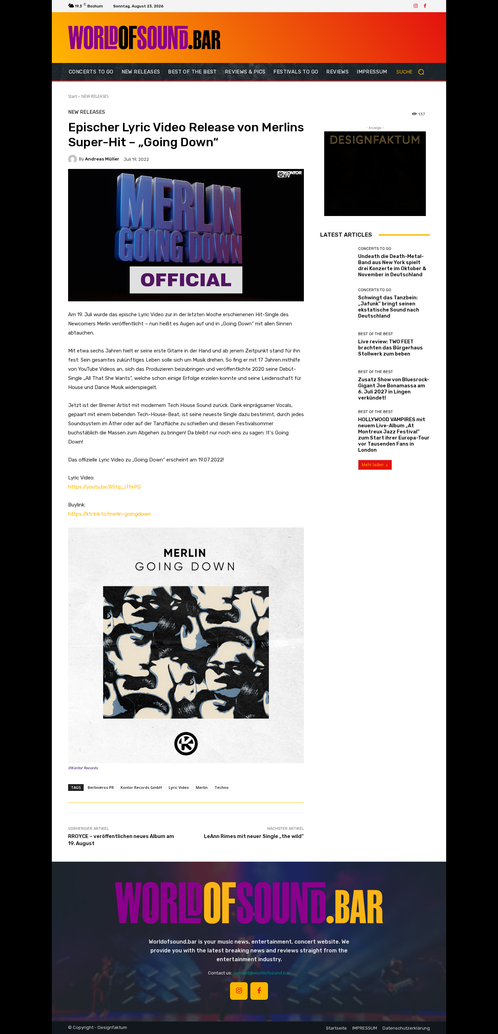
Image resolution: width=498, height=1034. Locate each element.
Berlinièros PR (101, 787)
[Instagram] (415, 6)
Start (72, 96)
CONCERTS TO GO (374, 249)
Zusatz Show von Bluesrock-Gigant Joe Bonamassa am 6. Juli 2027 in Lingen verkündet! (393, 388)
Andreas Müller (102, 159)
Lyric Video (179, 787)
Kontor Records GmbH (141, 787)
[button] (413, 72)
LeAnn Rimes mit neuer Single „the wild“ (254, 836)
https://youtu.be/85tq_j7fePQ (104, 487)
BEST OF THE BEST (375, 334)
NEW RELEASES (94, 96)
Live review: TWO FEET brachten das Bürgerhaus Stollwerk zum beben (390, 348)
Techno (221, 787)
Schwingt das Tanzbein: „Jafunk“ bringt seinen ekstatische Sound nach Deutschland (388, 307)
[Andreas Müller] (73, 159)
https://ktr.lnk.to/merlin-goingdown (109, 514)
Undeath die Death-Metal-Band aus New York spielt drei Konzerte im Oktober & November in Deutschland (392, 265)
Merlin (202, 787)
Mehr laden (372, 465)
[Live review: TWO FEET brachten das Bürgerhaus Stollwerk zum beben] (336, 344)
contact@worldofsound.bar (261, 972)
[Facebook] (425, 6)
